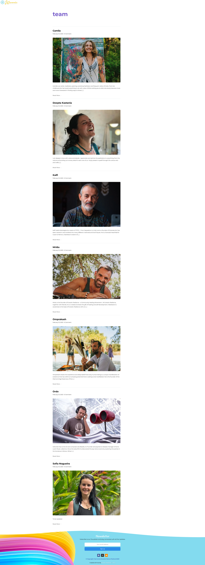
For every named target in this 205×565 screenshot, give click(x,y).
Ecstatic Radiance (106, 562)
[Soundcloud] (106, 555)
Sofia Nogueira (61, 463)
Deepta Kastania (62, 102)
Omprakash (59, 319)
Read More (56, 95)
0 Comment (67, 34)
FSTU (114, 562)
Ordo (56, 391)
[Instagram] (102, 555)
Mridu (56, 247)
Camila (57, 30)
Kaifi (55, 175)
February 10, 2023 (58, 34)
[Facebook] (98, 555)
